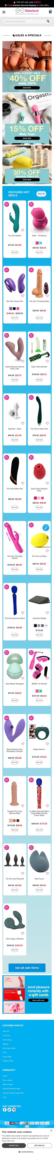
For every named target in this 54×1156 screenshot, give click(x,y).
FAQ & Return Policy (9, 1048)
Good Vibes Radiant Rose (39, 490)
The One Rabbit (14, 236)
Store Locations (8, 1080)
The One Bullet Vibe (15, 489)
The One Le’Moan (39, 556)
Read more (10, 1141)
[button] (3, 12)
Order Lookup (7, 1040)
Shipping (5, 1044)
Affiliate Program (8, 1084)
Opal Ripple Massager (15, 684)
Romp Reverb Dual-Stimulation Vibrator (15, 750)
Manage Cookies (8, 1061)
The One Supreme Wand (15, 618)
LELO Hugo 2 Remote (15, 939)
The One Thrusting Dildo (39, 301)
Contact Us (6, 1035)
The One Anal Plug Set (15, 879)
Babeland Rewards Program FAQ (13, 1093)
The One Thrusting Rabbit (14, 557)
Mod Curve (39, 879)
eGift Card (6, 1031)
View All (41, 194)
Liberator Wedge (39, 618)
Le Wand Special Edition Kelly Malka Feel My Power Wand (39, 813)
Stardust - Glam (14, 429)
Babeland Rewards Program (12, 1089)
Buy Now (15, 252)
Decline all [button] (39, 1145)
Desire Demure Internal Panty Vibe (14, 368)
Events (5, 1076)
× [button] (51, 1131)
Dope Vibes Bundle (39, 367)
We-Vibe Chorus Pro (15, 301)
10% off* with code (27, 2)
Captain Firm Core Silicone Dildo (14, 812)
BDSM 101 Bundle (39, 684)
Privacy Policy (7, 1057)
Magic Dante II (39, 749)
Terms (5, 1052)
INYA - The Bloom (39, 236)
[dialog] (27, 1142)
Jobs (4, 1097)
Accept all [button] (14, 1145)
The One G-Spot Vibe (39, 429)
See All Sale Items (27, 968)
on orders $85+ (27, 5)
